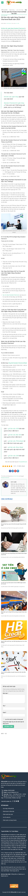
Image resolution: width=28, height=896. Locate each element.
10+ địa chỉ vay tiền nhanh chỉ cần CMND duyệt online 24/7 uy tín (13, 583)
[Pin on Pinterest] (15, 471)
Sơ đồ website (6, 817)
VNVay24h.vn (14, 874)
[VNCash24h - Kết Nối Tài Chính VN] (14, 2)
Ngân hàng (12, 10)
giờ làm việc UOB (13, 456)
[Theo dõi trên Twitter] (16, 801)
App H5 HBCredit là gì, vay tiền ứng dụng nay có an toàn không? (14, 642)
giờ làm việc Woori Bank (15, 447)
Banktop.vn (21, 874)
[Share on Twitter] (12, 471)
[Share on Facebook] (10, 471)
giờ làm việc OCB (13, 428)
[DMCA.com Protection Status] (14, 885)
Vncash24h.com (23, 461)
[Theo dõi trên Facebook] (12, 801)
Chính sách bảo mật (8, 814)
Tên (4, 705)
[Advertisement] (14, 751)
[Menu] (2, 2)
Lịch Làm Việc (19, 10)
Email (4, 712)
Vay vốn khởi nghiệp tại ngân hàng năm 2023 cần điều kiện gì (13, 673)
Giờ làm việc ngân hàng (11, 97)
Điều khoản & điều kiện (8, 811)
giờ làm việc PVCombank (15, 441)
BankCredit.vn (4, 876)
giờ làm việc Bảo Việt (14, 435)
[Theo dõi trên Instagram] (14, 801)
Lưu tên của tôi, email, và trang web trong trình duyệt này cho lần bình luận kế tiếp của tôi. (13, 721)
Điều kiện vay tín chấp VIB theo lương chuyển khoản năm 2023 (14, 612)
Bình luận (5, 693)
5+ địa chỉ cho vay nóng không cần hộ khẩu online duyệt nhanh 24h (14, 554)
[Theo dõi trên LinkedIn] (18, 801)
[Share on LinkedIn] (18, 471)
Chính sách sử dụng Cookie (10, 820)
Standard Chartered (5, 477)
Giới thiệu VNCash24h (8, 808)
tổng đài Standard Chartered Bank (17, 363)
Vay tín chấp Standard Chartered (11, 295)
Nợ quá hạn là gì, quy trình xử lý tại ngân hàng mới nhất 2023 (13, 524)
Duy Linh (17, 23)
